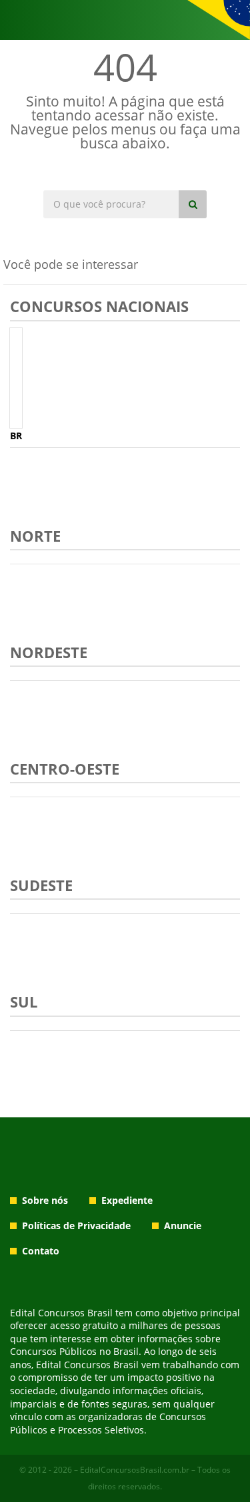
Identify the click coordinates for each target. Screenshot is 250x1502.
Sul (23, 1002)
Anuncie (182, 1225)
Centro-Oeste (64, 769)
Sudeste (41, 885)
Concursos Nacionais (99, 306)
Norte (35, 536)
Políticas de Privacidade (76, 1225)
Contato (40, 1250)
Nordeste (48, 652)
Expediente (127, 1200)
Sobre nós (45, 1200)
